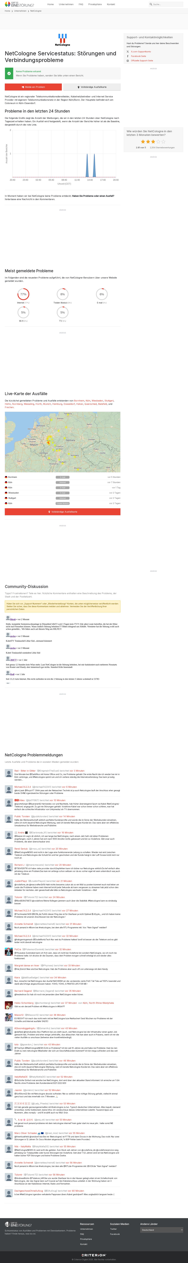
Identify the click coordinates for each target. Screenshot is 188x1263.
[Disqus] (62, 649)
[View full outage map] (62, 442)
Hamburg (57, 404)
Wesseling (29, 404)
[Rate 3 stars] (153, 141)
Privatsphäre (95, 4)
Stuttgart (109, 400)
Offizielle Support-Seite (142, 60)
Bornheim (79, 400)
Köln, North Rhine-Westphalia (98, 1003)
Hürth (39, 404)
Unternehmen (66, 4)
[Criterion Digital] (94, 1255)
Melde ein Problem (35, 87)
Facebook (115, 1234)
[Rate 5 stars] (163, 141)
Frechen (9, 407)
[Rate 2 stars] (148, 141)
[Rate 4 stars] (158, 141)
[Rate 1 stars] (143, 141)
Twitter (113, 1229)
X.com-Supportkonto (141, 51)
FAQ (81, 4)
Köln (88, 400)
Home (50, 4)
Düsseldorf (69, 404)
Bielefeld (102, 404)
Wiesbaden (97, 400)
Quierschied (91, 404)
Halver (79, 404)
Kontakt (111, 4)
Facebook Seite (138, 56)
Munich (47, 404)
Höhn (8, 404)
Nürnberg (17, 404)
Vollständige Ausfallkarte (94, 87)
